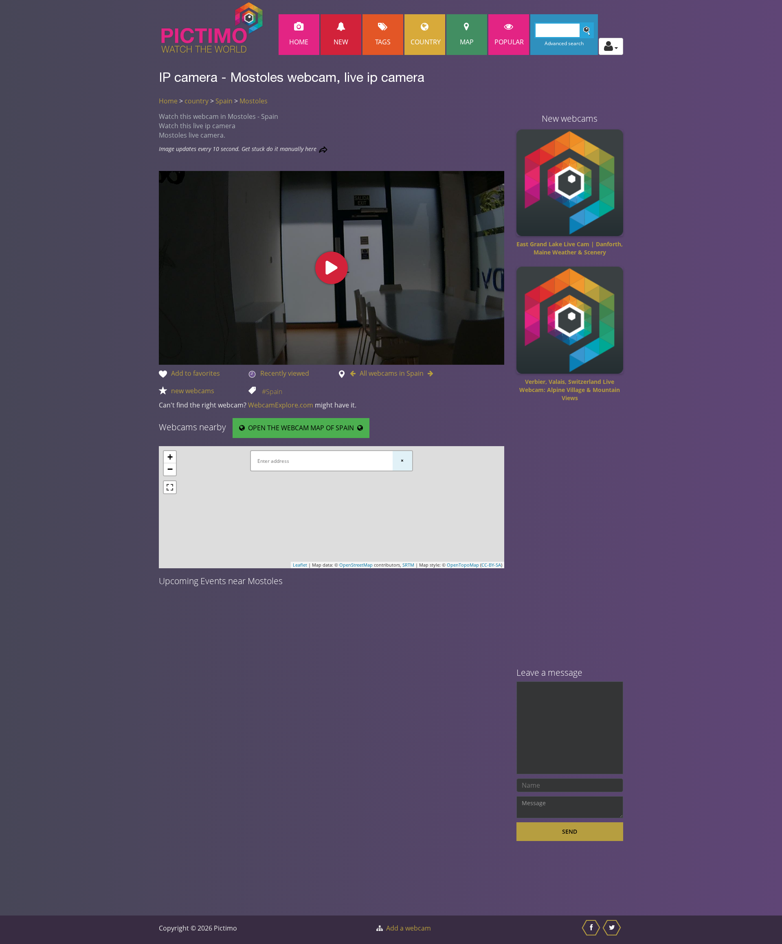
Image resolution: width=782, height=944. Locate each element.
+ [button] (170, 457)
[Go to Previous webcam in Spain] (355, 373)
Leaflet (300, 565)
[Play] (331, 268)
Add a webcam (408, 928)
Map (467, 41)
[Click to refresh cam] (323, 150)
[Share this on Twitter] (612, 930)
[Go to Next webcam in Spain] (428, 373)
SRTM (408, 565)
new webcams (192, 390)
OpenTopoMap (463, 565)
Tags (383, 41)
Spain (224, 100)
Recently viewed (284, 373)
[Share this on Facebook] (592, 930)
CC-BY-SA (491, 565)
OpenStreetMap (356, 565)
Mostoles (253, 100)
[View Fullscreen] (170, 487)
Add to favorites (195, 373)
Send (569, 831)
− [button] (170, 469)
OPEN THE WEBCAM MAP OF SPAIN (301, 427)
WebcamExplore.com (280, 405)
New (341, 41)
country (197, 100)
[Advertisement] (570, 538)
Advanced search (564, 43)
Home (298, 41)
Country (426, 41)
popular (509, 41)
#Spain (272, 391)
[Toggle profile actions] (611, 46)
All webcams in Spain (392, 373)
